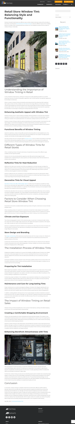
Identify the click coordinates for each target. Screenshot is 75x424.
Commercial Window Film (17, 401)
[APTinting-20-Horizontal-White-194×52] (7, 1)
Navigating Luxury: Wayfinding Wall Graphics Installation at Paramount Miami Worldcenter (64, 56)
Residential (40, 411)
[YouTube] (64, 64)
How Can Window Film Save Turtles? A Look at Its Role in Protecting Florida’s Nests (64, 43)
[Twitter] (59, 64)
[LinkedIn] (66, 64)
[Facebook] (56, 64)
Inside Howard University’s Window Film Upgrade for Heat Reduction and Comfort (64, 35)
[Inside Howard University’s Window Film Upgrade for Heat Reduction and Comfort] (56, 35)
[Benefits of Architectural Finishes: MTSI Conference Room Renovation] (56, 49)
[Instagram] (61, 64)
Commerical (40, 410)
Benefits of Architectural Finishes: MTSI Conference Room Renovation (64, 49)
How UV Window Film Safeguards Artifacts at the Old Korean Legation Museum (64, 28)
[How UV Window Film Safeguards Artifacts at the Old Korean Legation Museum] (56, 28)
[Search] (71, 5)
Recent (63, 22)
